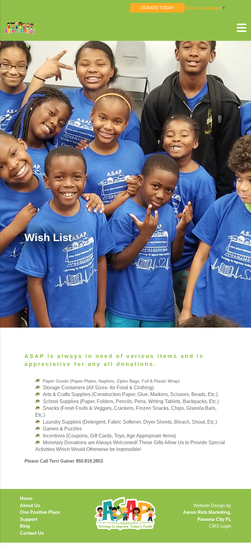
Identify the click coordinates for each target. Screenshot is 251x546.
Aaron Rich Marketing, (207, 512)
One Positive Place (40, 512)
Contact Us (32, 533)
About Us (30, 505)
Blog (25, 526)
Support (28, 519)
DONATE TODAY (157, 7)
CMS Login (220, 526)
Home (26, 498)
